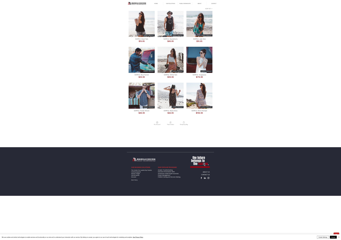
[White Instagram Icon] (208, 182)
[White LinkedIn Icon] (205, 182)
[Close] (339, 237)
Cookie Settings (323, 237)
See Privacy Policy (138, 237)
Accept (333, 237)
